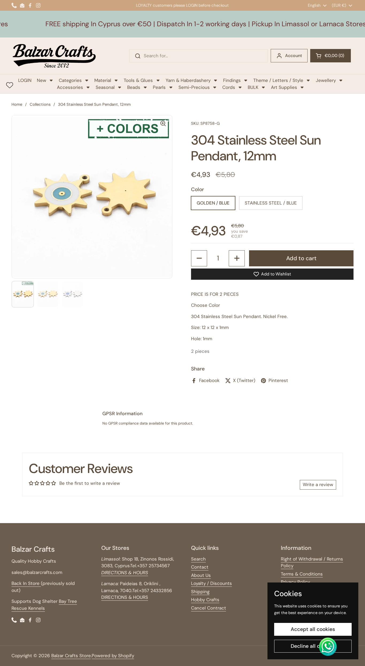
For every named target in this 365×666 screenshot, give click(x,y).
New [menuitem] (41, 80)
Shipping (200, 592)
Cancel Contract (208, 608)
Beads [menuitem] (133, 87)
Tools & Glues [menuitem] (138, 80)
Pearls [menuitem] (159, 87)
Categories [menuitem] (70, 80)
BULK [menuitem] (253, 87)
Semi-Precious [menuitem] (194, 87)
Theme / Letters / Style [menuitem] (278, 80)
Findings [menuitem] (232, 80)
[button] (330, 55)
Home (16, 104)
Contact (199, 567)
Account (293, 55)
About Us (201, 575)
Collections (40, 104)
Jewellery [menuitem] (326, 80)
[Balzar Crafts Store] (54, 56)
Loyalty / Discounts (211, 583)
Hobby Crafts (205, 600)
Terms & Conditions (302, 574)
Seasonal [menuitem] (105, 87)
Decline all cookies (313, 646)
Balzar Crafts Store (71, 656)
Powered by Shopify (113, 656)
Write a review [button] (318, 484)
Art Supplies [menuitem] (284, 87)
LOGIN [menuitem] (25, 80)
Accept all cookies (313, 629)
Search (198, 559)
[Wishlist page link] (9, 85)
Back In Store (26, 583)
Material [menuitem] (102, 80)
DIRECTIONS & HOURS (124, 597)
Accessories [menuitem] (70, 87)
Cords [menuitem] (228, 87)
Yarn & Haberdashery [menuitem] (188, 80)
